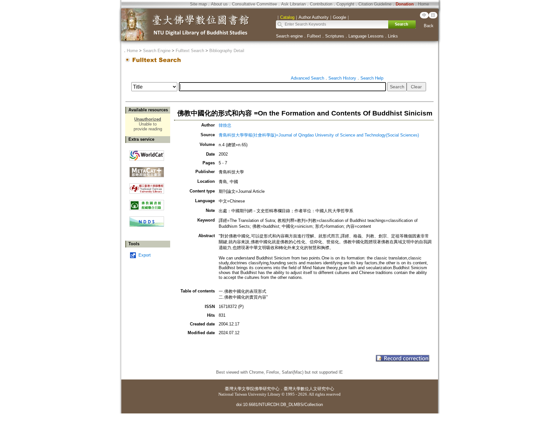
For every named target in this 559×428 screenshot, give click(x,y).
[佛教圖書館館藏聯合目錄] (146, 202)
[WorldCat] (146, 154)
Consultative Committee (254, 4)
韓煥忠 (225, 125)
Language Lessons (366, 36)
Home (423, 4)
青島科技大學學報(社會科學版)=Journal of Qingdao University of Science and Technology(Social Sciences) (319, 135)
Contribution (321, 4)
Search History (342, 78)
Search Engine (156, 50)
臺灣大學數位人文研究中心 (309, 388)
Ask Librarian (293, 4)
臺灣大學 (233, 388)
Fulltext (314, 36)
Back (428, 25)
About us (219, 4)
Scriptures (334, 36)
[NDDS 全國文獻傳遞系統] (146, 225)
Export (144, 255)
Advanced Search (307, 78)
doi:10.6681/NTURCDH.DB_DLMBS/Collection (279, 404)
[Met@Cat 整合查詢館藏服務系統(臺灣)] (146, 169)
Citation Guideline (374, 4)
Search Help (371, 78)
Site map (198, 4)
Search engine (289, 36)
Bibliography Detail (226, 50)
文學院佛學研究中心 (261, 388)
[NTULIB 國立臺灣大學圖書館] (146, 186)
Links (393, 36)
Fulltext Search (190, 50)
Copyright (345, 4)
